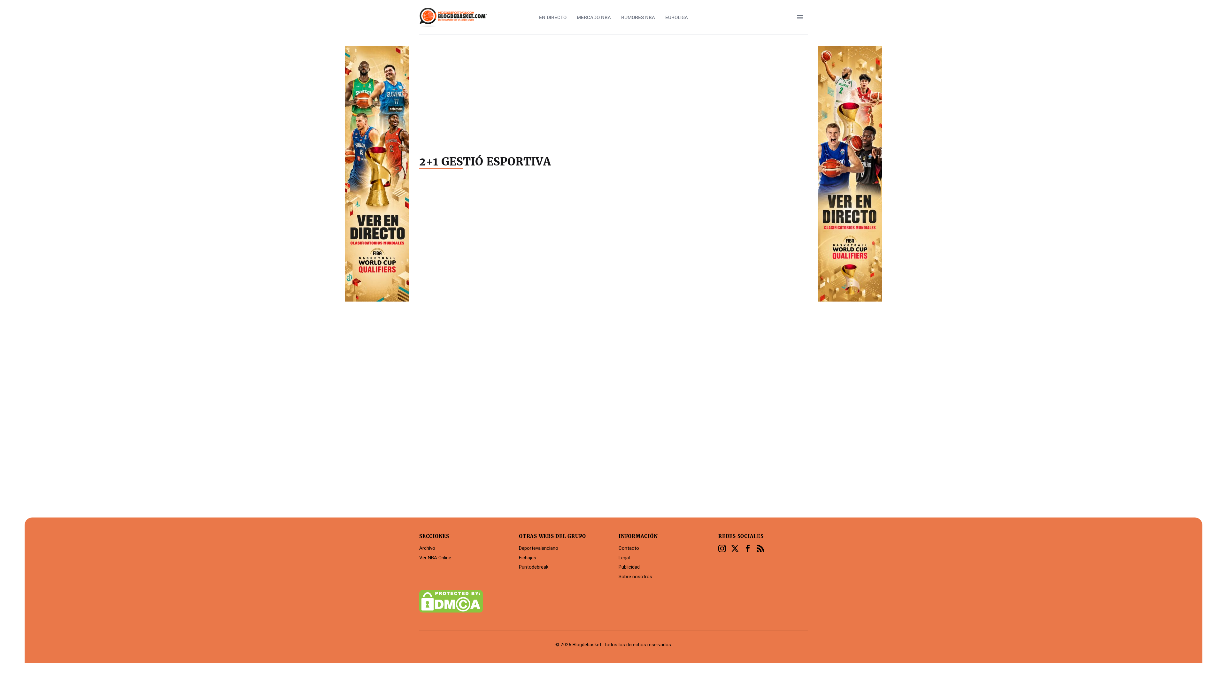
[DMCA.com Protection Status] (464, 601)
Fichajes (527, 558)
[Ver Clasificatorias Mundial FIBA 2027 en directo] (850, 174)
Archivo (427, 548)
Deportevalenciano (538, 548)
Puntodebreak (533, 567)
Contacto (629, 548)
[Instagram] (722, 548)
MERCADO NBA (594, 17)
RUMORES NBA (638, 17)
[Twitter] (735, 548)
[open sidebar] (800, 17)
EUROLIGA (676, 17)
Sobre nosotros (635, 576)
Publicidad (629, 567)
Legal (624, 558)
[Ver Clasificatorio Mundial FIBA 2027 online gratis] (377, 174)
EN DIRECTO (553, 17)
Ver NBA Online (435, 558)
